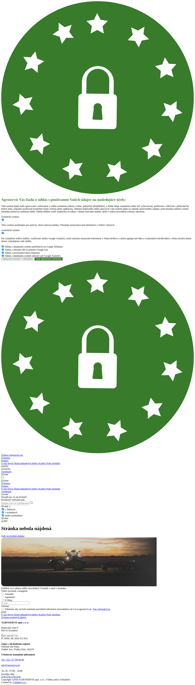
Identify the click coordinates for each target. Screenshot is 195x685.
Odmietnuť (28, 259)
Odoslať (5, 606)
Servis (10, 463)
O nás (4, 463)
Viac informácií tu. (101, 609)
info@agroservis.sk (10, 665)
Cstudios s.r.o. (20, 682)
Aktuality (9, 594)
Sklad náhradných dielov (26, 463)
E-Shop (8, 600)
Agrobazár (10, 597)
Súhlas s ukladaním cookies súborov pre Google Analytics (33, 256)
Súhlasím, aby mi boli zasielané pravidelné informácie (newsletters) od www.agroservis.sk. (57, 609)
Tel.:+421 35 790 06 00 (12, 659)
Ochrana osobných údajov (14, 617)
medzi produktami (13, 515)
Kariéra (42, 463)
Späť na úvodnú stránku (12, 536)
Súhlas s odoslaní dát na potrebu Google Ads (26, 249)
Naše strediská (53, 463)
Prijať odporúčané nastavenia (48, 259)
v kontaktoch (11, 512)
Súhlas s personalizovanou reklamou (22, 252)
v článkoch (10, 509)
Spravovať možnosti (11, 259)
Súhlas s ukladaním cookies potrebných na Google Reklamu (34, 246)
